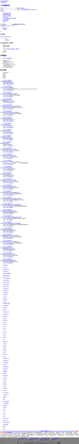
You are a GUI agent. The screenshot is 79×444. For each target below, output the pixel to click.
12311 (4, 330)
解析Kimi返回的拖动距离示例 (6, 229)
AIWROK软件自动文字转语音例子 (7, 155)
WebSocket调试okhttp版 (5, 124)
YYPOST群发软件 (9, 84)
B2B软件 (4, 432)
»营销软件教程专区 (24, 431)
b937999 (4, 322)
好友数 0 (9, 48)
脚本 (24, 24)
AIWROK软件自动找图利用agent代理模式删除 (10, 223)
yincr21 (4, 334)
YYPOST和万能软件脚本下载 (9, 18)
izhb (4, 411)
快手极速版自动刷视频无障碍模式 (7, 210)
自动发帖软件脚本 (7, 14)
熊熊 (4, 399)
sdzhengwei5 (5, 314)
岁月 (4, 339)
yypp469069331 (6, 280)
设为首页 (2, 1)
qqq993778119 (6, 284)
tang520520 (5, 368)
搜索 (13, 24)
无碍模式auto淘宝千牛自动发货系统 (8, 180)
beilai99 (4, 301)
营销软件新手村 (6, 275)
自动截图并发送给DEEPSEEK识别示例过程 (9, 235)
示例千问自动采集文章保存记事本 (7, 254)
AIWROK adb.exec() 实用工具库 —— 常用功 (10, 161)
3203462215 (5, 292)
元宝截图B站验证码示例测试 (6, 247)
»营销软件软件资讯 (54, 431)
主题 (6, 38)
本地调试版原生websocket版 (6, 100)
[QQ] (1, 431)
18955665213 (5, 360)
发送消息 (5, 29)
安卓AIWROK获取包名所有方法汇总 (8, 186)
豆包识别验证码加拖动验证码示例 (7, 260)
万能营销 (21, 24)
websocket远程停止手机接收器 (7, 87)
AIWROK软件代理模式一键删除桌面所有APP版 (10, 217)
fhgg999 (4, 407)
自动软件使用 (6, 305)
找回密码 (23, 8)
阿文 (4, 428)
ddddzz (4, 347)
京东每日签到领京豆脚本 (5, 173)
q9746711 (5, 296)
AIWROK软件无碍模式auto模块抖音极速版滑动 (10, 204)
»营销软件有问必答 (16, 431)
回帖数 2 (13, 48)
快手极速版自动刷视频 (5, 137)
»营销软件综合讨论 (7, 431)
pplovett (4, 385)
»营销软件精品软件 (63, 431)
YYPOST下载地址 (7, 15)
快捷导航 (2, 10)
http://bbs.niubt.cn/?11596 (5, 36)
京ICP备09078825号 (17, 432)
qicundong (5, 364)
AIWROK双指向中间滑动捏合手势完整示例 (9, 112)
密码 (1, 9)
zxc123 (4, 326)
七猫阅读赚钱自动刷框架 (5, 81)
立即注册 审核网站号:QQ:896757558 (29, 9)
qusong (8, 25)
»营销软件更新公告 (72, 431)
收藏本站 (6, 1)
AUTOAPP (5, 17)
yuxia (4, 416)
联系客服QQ (5, 20)
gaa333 (4, 352)
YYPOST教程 (6, 19)
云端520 (4, 390)
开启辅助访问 (3, 2)
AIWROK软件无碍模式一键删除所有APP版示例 (10, 198)
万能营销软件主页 (7, 13)
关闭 (78, 438)
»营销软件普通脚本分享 (45, 431)
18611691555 (5, 288)
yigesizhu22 (5, 394)
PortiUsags (5, 267)
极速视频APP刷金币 (4, 143)
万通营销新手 (9, 58)
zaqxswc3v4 (5, 420)
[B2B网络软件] (5, 5)
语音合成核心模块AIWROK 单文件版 (8, 149)
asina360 (4, 318)
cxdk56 (4, 381)
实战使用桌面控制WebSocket (6, 118)
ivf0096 (4, 309)
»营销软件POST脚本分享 (34, 431)
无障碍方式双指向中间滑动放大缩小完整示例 (10, 106)
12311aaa (5, 377)
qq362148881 (5, 424)
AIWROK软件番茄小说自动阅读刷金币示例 (9, 192)
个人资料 (7, 40)
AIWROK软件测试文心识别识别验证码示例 (9, 241)
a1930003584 (5, 403)
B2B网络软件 (3, 25)
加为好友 (5, 27)
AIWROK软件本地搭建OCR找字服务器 (9, 93)
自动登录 (19, 8)
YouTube (5, 343)
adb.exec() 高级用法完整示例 (6, 167)
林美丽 (4, 373)
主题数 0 (17, 48)
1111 (4, 22)
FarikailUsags (5, 271)
